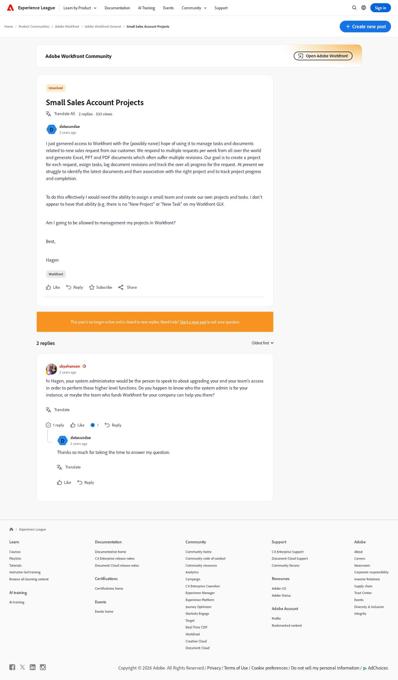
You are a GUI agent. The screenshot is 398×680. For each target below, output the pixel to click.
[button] (365, 26)
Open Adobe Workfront (327, 56)
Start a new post (193, 321)
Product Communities (34, 26)
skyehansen (69, 366)
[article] (153, 396)
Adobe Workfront (67, 26)
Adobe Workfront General (103, 26)
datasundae (69, 126)
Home (8, 26)
